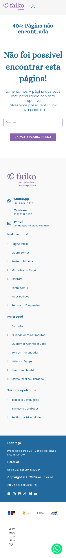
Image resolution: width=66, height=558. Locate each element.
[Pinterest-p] (30, 493)
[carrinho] (45, 6)
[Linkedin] (19, 493)
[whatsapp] (56, 553)
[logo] (15, 6)
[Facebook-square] (8, 493)
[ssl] (26, 512)
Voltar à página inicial (33, 137)
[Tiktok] (24, 493)
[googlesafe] (40, 513)
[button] (57, 6)
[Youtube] (35, 493)
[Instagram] (14, 493)
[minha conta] (33, 6)
